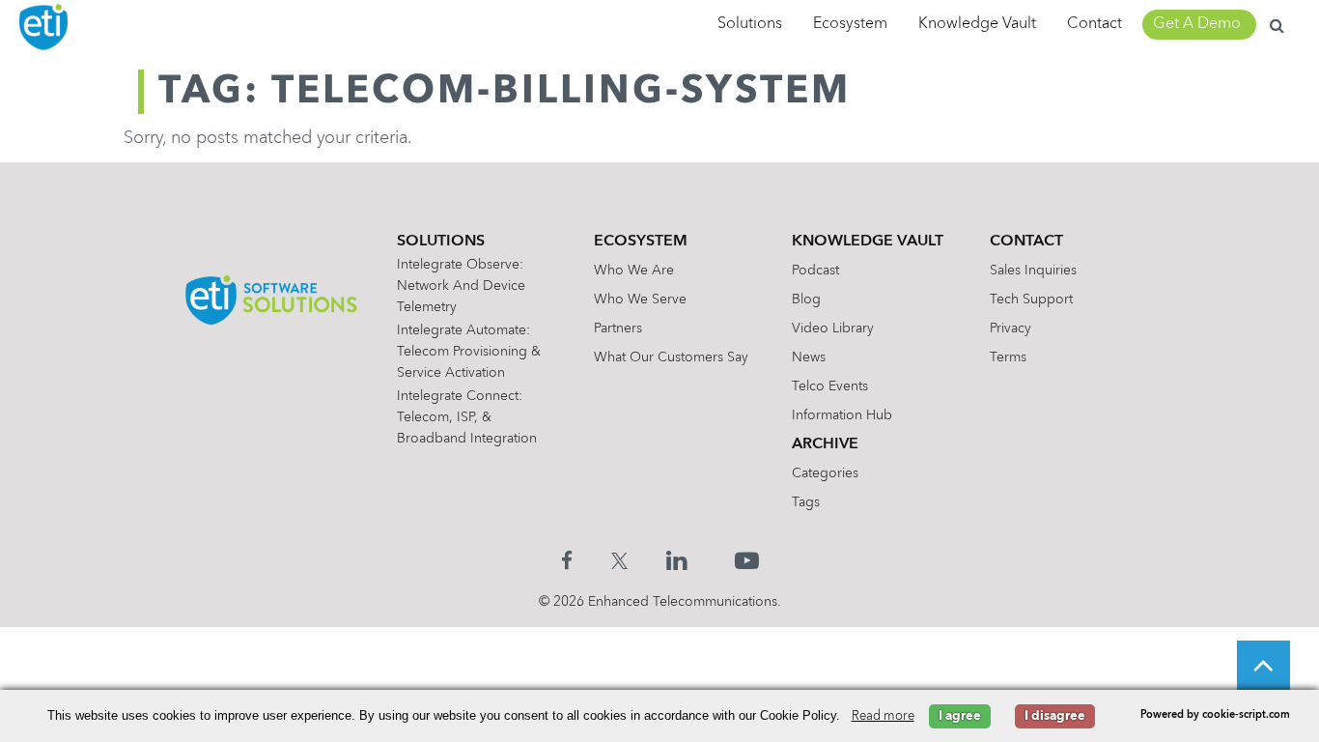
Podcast (815, 270)
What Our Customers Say (671, 357)
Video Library (833, 328)
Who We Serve (640, 299)
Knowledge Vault (977, 24)
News (809, 357)
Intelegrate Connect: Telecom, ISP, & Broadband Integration (467, 417)
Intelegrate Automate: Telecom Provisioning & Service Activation (469, 352)
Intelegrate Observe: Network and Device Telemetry (461, 286)
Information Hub (842, 415)
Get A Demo (1197, 24)
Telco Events (830, 386)
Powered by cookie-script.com (1215, 715)
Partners (618, 328)
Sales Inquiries (1033, 270)
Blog (806, 299)
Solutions (749, 24)
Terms (1008, 357)
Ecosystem (850, 24)
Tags (806, 502)
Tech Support (1031, 299)
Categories (825, 473)
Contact (1094, 24)
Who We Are (634, 270)
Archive (825, 444)
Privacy (1010, 328)
